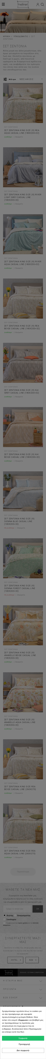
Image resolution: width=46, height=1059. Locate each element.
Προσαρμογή (24, 1044)
